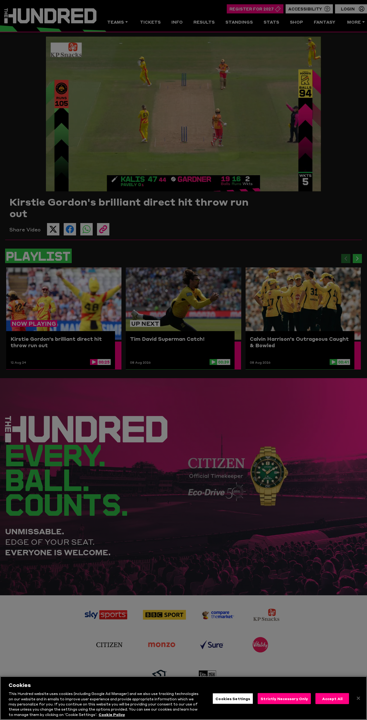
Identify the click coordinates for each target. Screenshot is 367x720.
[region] (183, 698)
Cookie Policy (112, 714)
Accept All (332, 698)
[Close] (358, 698)
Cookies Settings (232, 698)
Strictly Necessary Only (284, 698)
